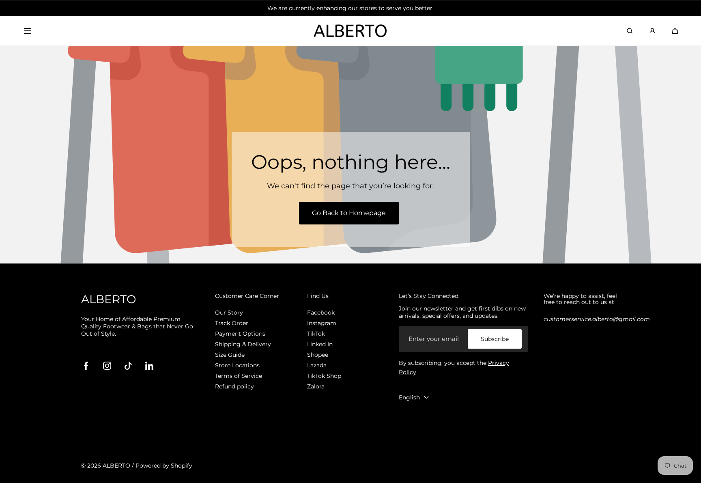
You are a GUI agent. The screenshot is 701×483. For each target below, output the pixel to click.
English (409, 397)
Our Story (229, 312)
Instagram (321, 323)
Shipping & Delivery (243, 344)
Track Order (231, 323)
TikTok (316, 333)
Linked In (320, 344)
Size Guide (230, 354)
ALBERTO (116, 465)
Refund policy (234, 386)
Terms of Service (238, 376)
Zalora (316, 386)
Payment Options (240, 333)
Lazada (317, 365)
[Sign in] (652, 31)
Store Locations (237, 365)
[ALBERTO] (350, 31)
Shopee (317, 354)
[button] (27, 31)
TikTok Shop (324, 376)
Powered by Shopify (163, 465)
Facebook (321, 312)
